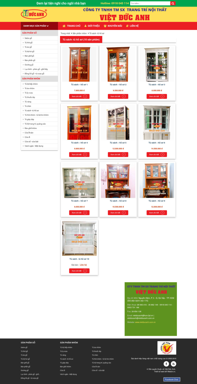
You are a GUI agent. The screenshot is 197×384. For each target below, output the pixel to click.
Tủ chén (27, 106)
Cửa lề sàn (28, 133)
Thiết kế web (159, 371)
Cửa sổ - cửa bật (31, 141)
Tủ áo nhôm (29, 88)
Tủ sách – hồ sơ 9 (157, 200)
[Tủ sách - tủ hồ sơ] (79, 238)
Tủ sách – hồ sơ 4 (79, 142)
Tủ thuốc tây (29, 97)
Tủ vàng (27, 102)
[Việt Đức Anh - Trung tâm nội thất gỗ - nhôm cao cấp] (34, 14)
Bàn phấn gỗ (29, 60)
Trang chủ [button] (73, 25)
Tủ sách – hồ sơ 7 (79, 200)
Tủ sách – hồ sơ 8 (118, 200)
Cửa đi (27, 137)
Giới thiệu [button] (94, 25)
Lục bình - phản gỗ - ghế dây (36, 69)
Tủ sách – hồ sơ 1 (79, 84)
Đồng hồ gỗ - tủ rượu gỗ (34, 74)
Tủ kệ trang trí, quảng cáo (35, 124)
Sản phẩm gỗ (29, 33)
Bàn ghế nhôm (30, 128)
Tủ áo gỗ (28, 47)
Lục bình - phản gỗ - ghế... (30, 374)
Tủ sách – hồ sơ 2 (118, 84)
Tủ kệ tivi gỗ (29, 51)
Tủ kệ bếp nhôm (31, 84)
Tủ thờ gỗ (28, 42)
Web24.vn (171, 371)
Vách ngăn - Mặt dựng (33, 146)
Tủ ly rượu (28, 93)
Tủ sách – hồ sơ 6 (157, 142)
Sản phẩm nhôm (31, 78)
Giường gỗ (28, 65)
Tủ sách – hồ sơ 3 (157, 84)
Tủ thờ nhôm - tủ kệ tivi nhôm (36, 115)
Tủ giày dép (29, 119)
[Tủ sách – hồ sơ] (79, 69)
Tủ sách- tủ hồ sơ (31, 110)
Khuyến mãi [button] (115, 25)
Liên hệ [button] (134, 25)
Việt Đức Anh (170, 369)
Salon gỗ (28, 38)
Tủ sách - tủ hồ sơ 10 (79, 259)
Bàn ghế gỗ (29, 56)
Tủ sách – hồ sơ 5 (118, 142)
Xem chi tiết (77, 96)
